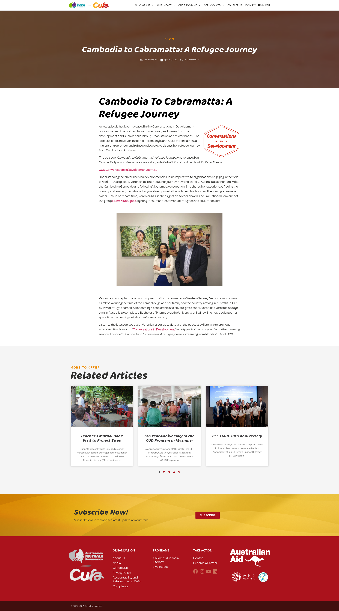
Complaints (120, 586)
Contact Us (234, 5)
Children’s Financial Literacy (166, 560)
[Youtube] (208, 571)
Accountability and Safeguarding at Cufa (127, 579)
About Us (119, 558)
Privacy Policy (122, 572)
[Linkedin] (215, 571)
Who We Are (142, 5)
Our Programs (187, 5)
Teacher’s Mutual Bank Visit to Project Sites (102, 438)
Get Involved (212, 5)
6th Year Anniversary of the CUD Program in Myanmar (169, 438)
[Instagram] (202, 571)
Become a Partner (205, 563)
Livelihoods (160, 566)
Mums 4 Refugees (124, 201)
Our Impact (164, 5)
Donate (198, 558)
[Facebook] (195, 571)
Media (117, 563)
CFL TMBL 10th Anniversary (237, 436)
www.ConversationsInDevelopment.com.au (128, 169)
